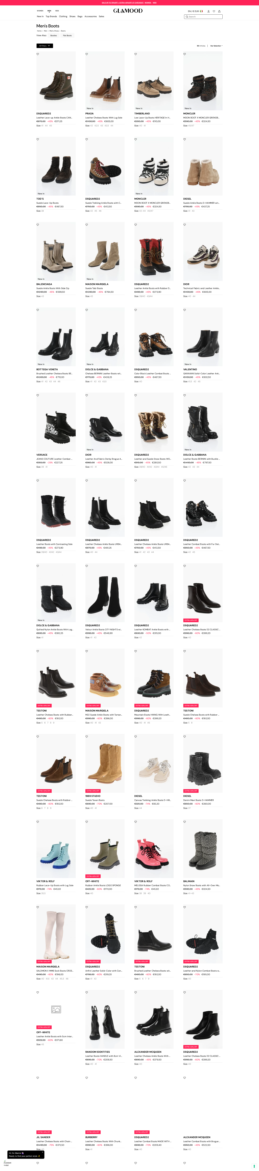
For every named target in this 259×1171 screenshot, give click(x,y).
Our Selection (215, 46)
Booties (53, 35)
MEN (154, 3)
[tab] (40, 11)
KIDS (57, 11)
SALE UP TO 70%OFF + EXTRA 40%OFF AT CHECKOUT (123, 3)
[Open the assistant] (7, 1163)
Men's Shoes (54, 31)
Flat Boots (67, 35)
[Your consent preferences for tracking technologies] (254, 1166)
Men (45, 31)
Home (39, 31)
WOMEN (148, 3)
